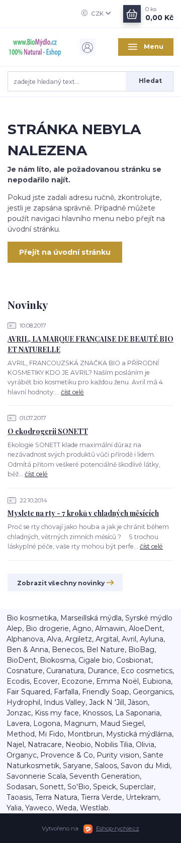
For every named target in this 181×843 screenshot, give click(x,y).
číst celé (72, 392)
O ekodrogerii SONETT (48, 431)
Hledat (150, 80)
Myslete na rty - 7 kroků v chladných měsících (83, 513)
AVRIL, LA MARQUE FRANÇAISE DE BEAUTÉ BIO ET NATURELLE (90, 344)
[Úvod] (35, 47)
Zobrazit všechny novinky (61, 583)
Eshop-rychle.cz (117, 828)
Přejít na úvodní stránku (65, 252)
